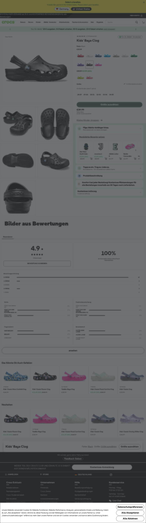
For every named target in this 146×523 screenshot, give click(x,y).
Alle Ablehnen (130, 518)
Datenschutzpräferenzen (130, 507)
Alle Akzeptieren (130, 512)
